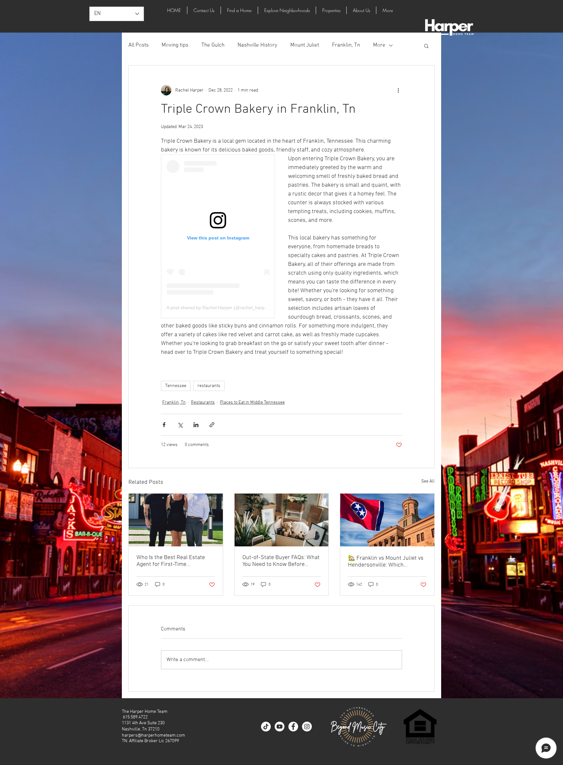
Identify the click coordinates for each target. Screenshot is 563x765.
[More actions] (398, 90)
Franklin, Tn (346, 45)
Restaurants (203, 402)
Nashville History (257, 45)
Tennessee (175, 386)
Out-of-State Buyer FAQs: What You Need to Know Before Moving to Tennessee (281, 561)
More (379, 45)
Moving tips (175, 45)
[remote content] (218, 236)
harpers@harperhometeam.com (153, 735)
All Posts (138, 45)
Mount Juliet (304, 45)
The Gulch (212, 45)
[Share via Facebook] (164, 425)
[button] (426, 45)
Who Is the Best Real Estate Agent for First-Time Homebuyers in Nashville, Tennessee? (171, 561)
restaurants (208, 386)
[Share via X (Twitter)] (180, 425)
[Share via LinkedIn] (196, 425)
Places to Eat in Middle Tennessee (252, 402)
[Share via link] (212, 425)
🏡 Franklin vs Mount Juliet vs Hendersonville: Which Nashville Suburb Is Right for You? (386, 562)
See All (428, 481)
